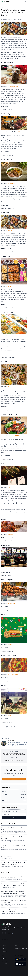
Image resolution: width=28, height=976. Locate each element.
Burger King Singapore (13, 568)
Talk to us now (14, 779)
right (19, 131)
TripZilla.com (4, 943)
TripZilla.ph (17, 943)
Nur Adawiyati (11, 740)
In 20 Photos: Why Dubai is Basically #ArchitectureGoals (10, 855)
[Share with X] (15, 727)
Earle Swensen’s (12, 336)
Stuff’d (9, 715)
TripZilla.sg (17, 945)
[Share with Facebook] (3, 727)
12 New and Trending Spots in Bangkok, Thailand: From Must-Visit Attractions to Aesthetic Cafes (13, 884)
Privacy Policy (5, 963)
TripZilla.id (4, 945)
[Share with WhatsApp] (7, 727)
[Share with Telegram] (11, 727)
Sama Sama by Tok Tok (13, 435)
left (16, 131)
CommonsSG (11, 230)
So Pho (9, 386)
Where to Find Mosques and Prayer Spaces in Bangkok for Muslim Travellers (12, 910)
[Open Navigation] (25, 2)
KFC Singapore (11, 534)
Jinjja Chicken (10, 286)
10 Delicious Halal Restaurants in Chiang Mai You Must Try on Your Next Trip (13, 876)
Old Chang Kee (11, 603)
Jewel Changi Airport (13, 674)
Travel (2, 7)
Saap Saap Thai (11, 183)
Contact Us (4, 958)
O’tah (9, 487)
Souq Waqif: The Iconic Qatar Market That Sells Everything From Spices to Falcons (13, 863)
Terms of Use (4, 961)
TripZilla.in (4, 948)
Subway (9, 644)
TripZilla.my (4, 951)
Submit (14, 817)
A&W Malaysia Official (13, 86)
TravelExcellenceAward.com (21, 948)
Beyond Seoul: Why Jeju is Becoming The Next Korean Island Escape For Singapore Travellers (13, 892)
